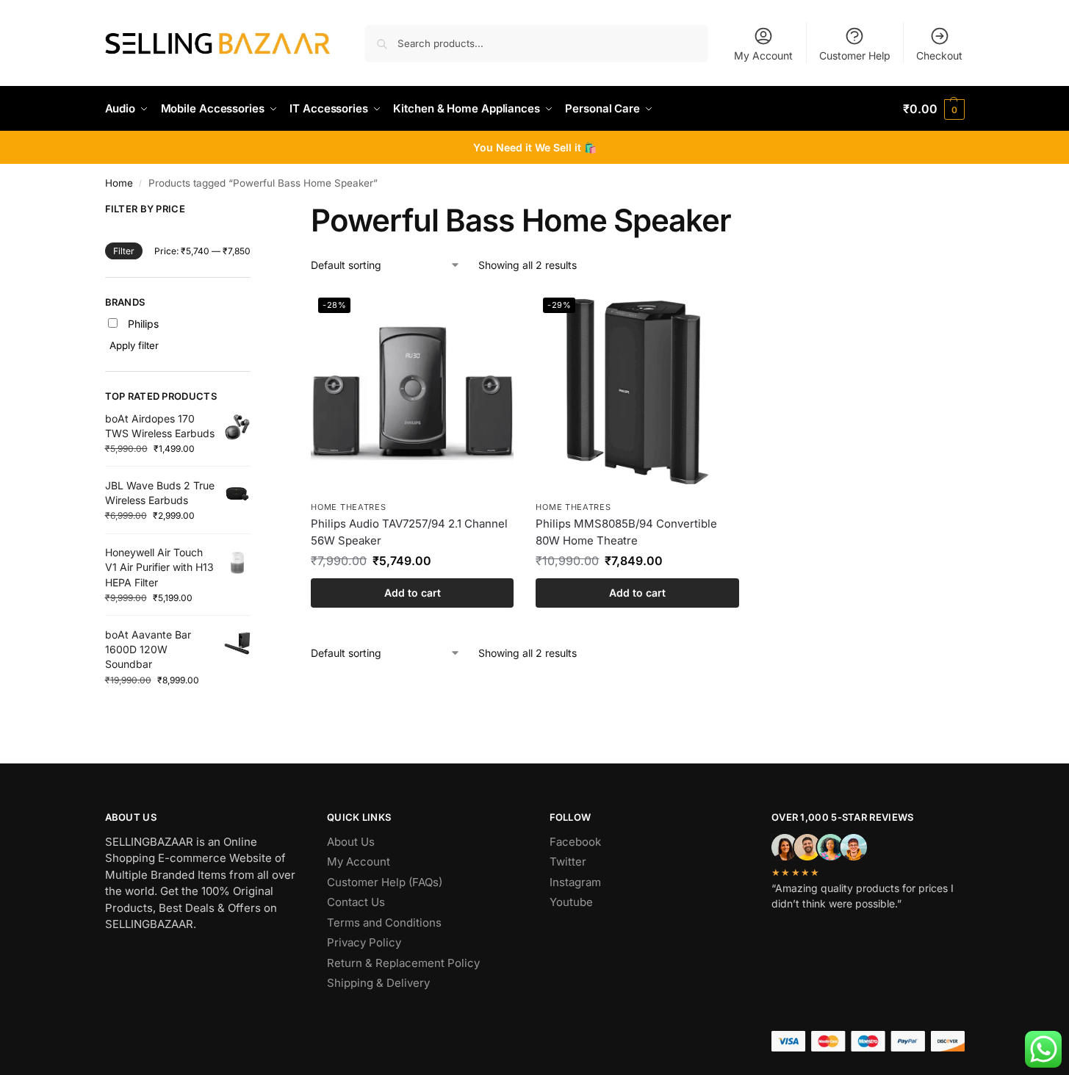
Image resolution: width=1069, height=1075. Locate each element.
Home (119, 183)
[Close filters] (255, 211)
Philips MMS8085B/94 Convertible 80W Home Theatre (626, 532)
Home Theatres (348, 507)
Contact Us (356, 902)
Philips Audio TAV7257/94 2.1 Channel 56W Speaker (409, 532)
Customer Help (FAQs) (384, 882)
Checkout (939, 55)
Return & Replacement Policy (403, 963)
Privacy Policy (364, 942)
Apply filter (134, 345)
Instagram (575, 882)
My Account (763, 55)
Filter (123, 250)
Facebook (575, 842)
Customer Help (854, 55)
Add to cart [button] (412, 592)
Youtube (571, 902)
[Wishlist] (491, 312)
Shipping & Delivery (378, 983)
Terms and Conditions (384, 923)
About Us (351, 842)
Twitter (568, 862)
